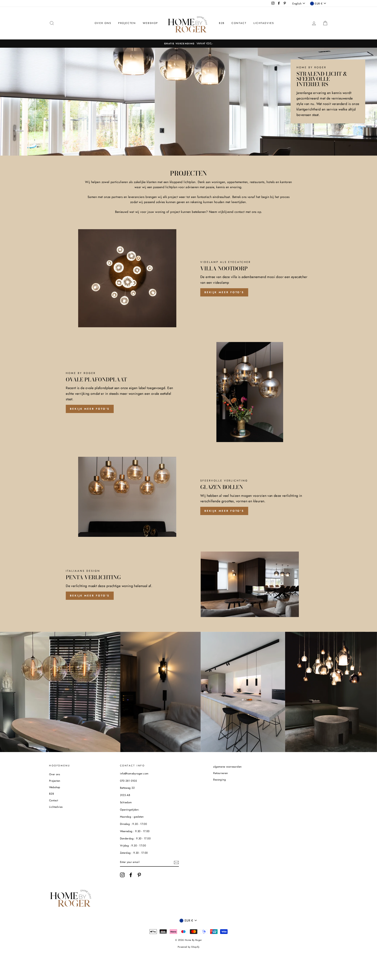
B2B (222, 23)
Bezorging (219, 779)
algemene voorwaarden (227, 767)
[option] (188, 43)
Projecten (127, 23)
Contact (239, 23)
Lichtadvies (263, 23)
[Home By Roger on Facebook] (130, 875)
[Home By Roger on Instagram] (122, 875)
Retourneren (220, 773)
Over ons (103, 23)
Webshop (150, 23)
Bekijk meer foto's (224, 292)
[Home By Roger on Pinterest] (139, 875)
